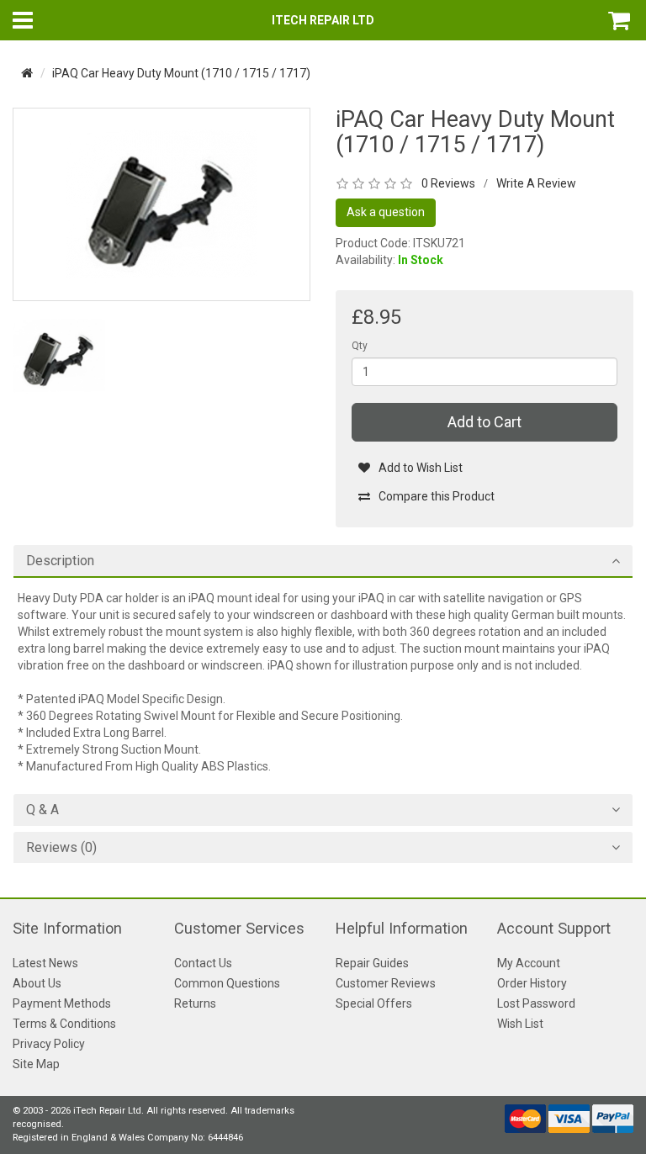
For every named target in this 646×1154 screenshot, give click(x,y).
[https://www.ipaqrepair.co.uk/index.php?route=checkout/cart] (620, 20)
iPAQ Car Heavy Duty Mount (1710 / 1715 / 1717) (181, 73)
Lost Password (536, 1003)
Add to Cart (484, 422)
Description (60, 561)
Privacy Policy (49, 1044)
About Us (37, 983)
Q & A (42, 810)
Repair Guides (372, 963)
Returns (195, 1003)
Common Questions (227, 983)
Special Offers (374, 1003)
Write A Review (536, 183)
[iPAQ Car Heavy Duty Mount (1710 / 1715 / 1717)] (161, 203)
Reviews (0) (61, 847)
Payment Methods (62, 1003)
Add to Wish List (421, 467)
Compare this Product (437, 496)
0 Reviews (448, 183)
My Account (528, 963)
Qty (360, 346)
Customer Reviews (386, 983)
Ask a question (386, 212)
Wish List (520, 1023)
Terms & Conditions (64, 1023)
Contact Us (203, 963)
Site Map (36, 1064)
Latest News (45, 963)
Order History (532, 983)
